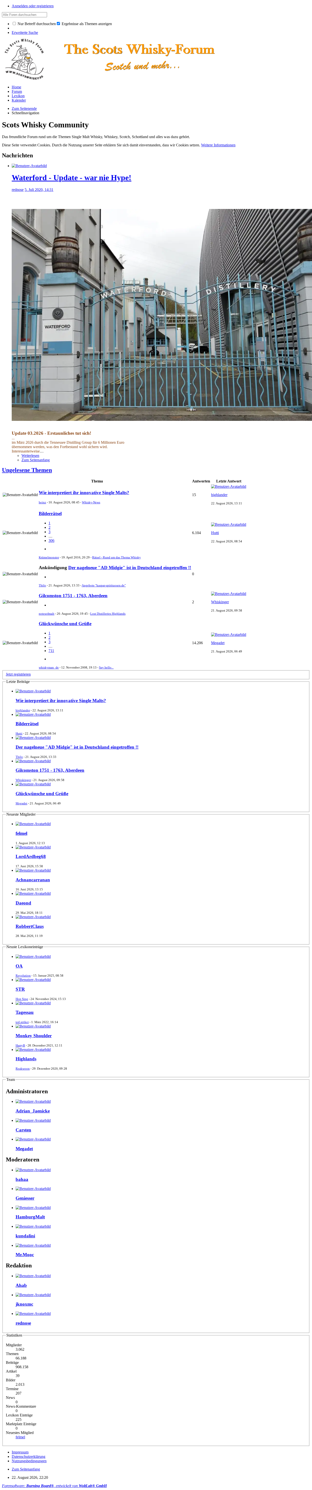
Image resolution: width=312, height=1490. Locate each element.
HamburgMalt (30, 1216)
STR (20, 989)
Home (16, 87)
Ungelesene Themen (27, 470)
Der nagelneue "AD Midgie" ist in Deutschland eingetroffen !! (129, 567)
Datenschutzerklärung (28, 1456)
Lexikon (18, 96)
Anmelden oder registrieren (33, 6)
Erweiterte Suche (25, 32)
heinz (42, 502)
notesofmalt (46, 613)
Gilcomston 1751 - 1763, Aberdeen (73, 595)
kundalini (25, 1235)
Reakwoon (23, 1068)
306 (51, 540)
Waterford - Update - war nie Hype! (71, 177)
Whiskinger (220, 602)
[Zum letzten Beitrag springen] (228, 486)
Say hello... (106, 667)
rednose (18, 190)
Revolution (23, 975)
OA (19, 966)
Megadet (217, 643)
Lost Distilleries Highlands (108, 613)
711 (51, 651)
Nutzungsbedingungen (29, 1461)
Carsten (23, 1129)
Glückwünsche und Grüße (65, 623)
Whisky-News (91, 502)
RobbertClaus (30, 926)
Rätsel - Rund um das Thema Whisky (116, 557)
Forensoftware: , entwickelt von (54, 1486)
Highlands (26, 1058)
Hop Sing (22, 999)
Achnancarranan (33, 879)
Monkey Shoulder (34, 1035)
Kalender (19, 100)
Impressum (20, 1452)
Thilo (42, 585)
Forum (17, 91)
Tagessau (25, 1012)
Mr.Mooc (25, 1254)
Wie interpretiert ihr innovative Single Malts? (84, 492)
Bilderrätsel (50, 513)
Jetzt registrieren (18, 674)
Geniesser (25, 1198)
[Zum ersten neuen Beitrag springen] (33, 691)
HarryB (20, 1045)
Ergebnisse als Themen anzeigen (86, 24)
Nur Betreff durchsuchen (36, 24)
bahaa (22, 1179)
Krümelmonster (49, 557)
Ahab (21, 1285)
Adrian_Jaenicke (33, 1110)
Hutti (215, 533)
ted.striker (22, 1022)
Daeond (23, 902)
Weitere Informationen (218, 145)
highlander (219, 495)
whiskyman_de (49, 667)
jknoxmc (24, 1304)
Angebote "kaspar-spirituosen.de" (104, 585)
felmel (21, 833)
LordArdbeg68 (31, 856)
